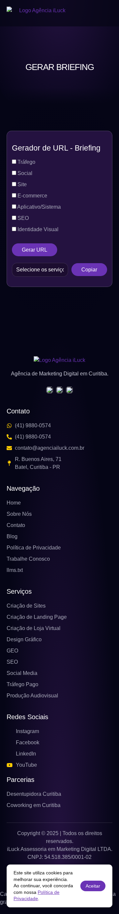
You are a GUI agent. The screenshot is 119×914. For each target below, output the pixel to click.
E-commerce (31, 195)
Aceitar (93, 886)
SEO (22, 218)
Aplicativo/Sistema (38, 207)
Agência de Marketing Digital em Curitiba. (59, 373)
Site (21, 184)
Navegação (23, 488)
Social (24, 173)
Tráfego (25, 162)
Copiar (89, 269)
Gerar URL (34, 250)
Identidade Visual (37, 229)
